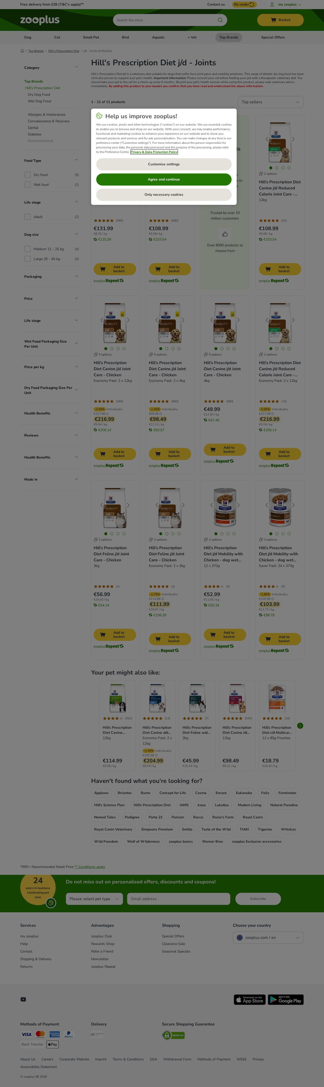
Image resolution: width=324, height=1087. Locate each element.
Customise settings (164, 164)
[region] (164, 157)
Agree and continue (164, 179)
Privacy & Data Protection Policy (154, 152)
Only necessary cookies (164, 194)
